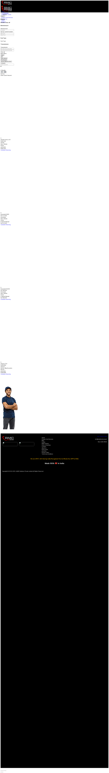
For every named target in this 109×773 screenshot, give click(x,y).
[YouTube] (80, 706)
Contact (44, 446)
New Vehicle (4, 58)
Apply (2, 55)
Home (43, 437)
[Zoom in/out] (1, 770)
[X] (80, 603)
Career (43, 442)
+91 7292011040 (102, 436)
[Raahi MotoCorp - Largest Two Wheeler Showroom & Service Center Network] (6, 5)
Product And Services (47, 439)
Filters (2, 16)
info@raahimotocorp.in (101, 439)
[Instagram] (80, 661)
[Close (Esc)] (5, 770)
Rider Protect (45, 443)
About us (44, 448)
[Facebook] (80, 552)
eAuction (44, 451)
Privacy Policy (45, 452)
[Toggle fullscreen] (2, 770)
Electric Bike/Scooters (6, 61)
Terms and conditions (47, 454)
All (1, 56)
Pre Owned (4, 59)
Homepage (6, 13)
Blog (43, 440)
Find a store (45, 449)
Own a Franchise (46, 445)
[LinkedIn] (80, 765)
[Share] (4, 770)
